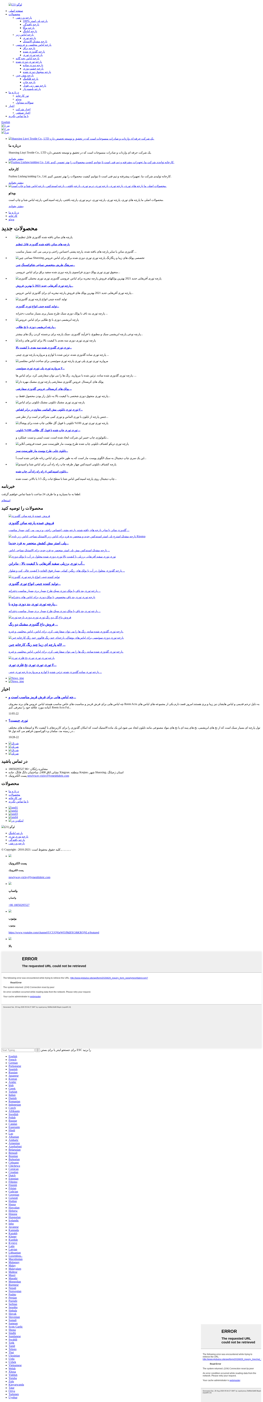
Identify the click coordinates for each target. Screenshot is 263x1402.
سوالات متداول (24, 102)
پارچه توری (29, 38)
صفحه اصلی (16, 10)
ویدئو (18, 99)
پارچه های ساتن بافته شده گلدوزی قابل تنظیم (43, 244)
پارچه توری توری (33, 54)
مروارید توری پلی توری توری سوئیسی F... (40, 368)
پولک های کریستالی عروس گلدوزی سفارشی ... (44, 388)
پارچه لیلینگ (30, 31)
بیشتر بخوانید (16, 158)
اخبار (11, 105)
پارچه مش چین (25, 75)
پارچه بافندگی (31, 24)
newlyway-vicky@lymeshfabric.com (48, 775)
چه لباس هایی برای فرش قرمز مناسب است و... (42, 697)
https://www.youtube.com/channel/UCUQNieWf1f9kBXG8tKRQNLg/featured (54, 932)
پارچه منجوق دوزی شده (37, 71)
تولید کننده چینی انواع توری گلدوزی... (37, 306)
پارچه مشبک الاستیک (35, 41)
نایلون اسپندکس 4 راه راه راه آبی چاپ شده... (42, 471)
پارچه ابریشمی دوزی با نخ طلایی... (36, 327)
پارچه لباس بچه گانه (27, 58)
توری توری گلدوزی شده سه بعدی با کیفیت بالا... (44, 347)
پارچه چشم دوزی (33, 68)
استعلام (5, 500)
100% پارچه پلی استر (35, 21)
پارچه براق (29, 48)
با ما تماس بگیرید (19, 116)
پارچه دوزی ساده (33, 65)
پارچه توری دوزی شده (29, 61)
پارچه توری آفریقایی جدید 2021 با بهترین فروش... (44, 285)
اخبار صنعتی (23, 112)
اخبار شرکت (23, 109)
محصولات (14, 14)
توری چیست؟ (18, 720)
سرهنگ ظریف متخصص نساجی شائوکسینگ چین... (45, 265)
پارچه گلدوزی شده (34, 51)
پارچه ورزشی (24, 17)
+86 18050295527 (19, 904)
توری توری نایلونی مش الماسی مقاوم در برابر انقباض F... (49, 409)
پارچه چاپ (29, 82)
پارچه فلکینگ (30, 78)
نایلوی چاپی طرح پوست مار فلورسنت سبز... (42, 450)
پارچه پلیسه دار (32, 88)
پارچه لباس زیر (25, 34)
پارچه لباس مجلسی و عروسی (33, 44)
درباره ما (14, 92)
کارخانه (13, 215)
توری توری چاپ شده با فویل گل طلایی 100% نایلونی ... (48, 430)
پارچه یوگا (29, 27)
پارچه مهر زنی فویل (34, 85)
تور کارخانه (22, 95)
